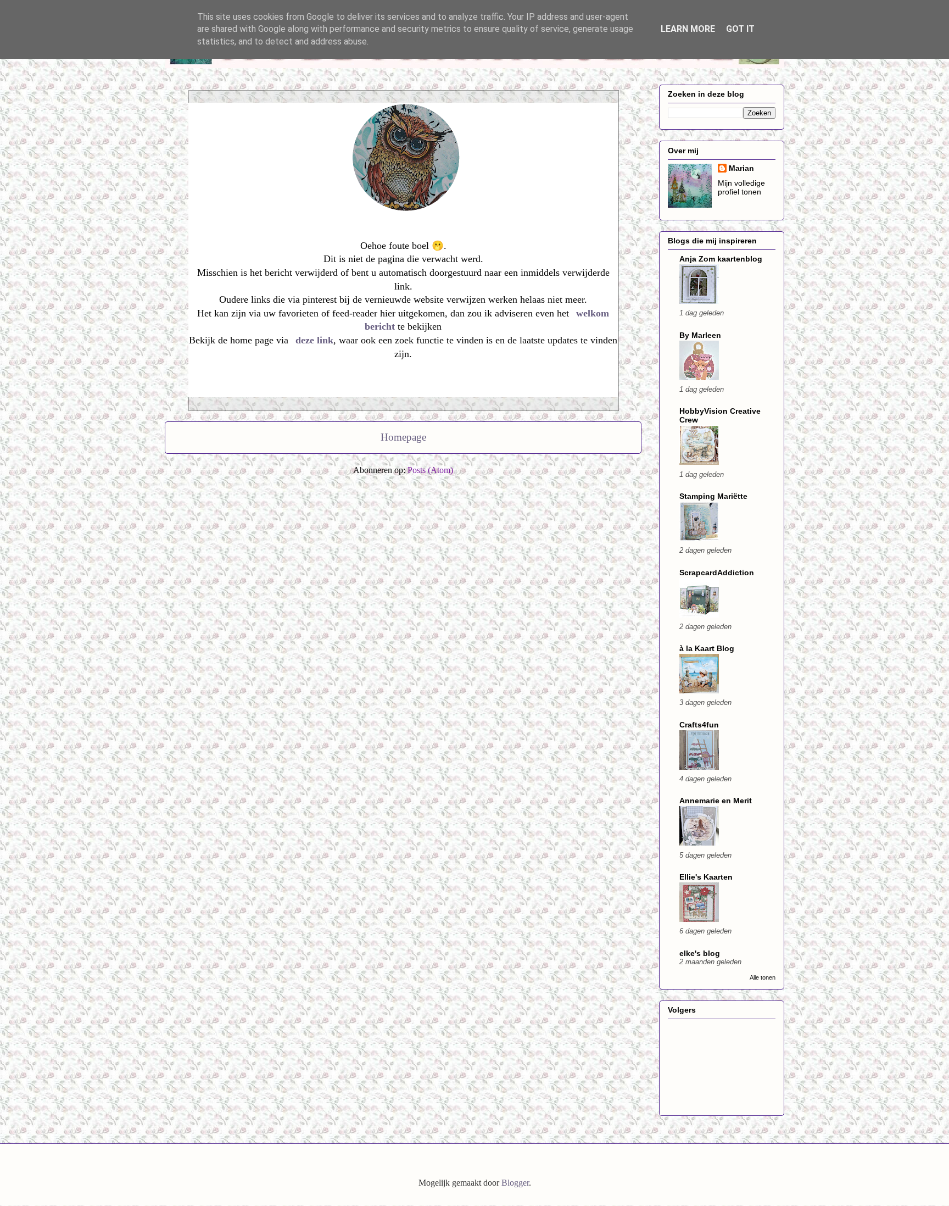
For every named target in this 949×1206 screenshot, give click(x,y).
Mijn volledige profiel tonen (741, 187)
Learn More (688, 29)
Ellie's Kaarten (706, 876)
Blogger (515, 1182)
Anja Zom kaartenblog (720, 258)
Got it (740, 29)
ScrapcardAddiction (716, 572)
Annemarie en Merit (715, 800)
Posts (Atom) (430, 470)
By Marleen (700, 335)
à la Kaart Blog (706, 648)
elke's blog (699, 953)
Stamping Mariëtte (713, 496)
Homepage (403, 437)
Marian (741, 168)
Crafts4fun (699, 724)
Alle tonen (762, 977)
